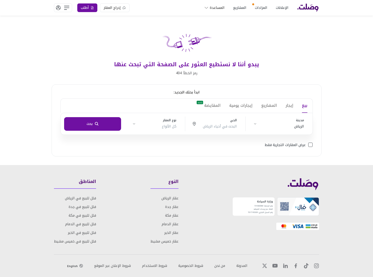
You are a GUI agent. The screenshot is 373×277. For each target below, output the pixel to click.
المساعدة (217, 7)
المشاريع (239, 7)
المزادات (261, 7)
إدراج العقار (112, 7)
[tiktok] (306, 265)
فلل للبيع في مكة (82, 215)
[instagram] (316, 265)
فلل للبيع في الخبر (82, 232)
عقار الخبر (171, 232)
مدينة (300, 120)
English (72, 266)
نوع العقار (169, 120)
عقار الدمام (170, 224)
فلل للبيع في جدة (82, 206)
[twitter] (264, 265)
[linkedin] (285, 265)
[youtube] (275, 265)
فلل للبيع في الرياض (80, 198)
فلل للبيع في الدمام (80, 224)
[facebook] (295, 265)
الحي (233, 120)
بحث (90, 123)
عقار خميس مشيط (164, 241)
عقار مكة (172, 215)
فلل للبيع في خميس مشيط (75, 241)
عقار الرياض (170, 198)
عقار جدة (172, 206)
